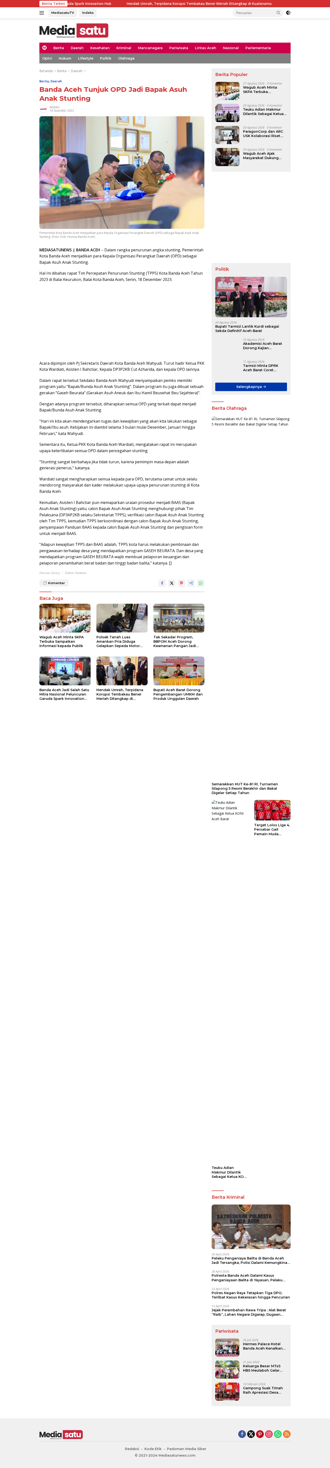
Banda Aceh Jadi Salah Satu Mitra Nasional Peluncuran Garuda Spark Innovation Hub (64, 694)
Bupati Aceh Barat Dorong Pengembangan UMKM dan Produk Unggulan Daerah (178, 694)
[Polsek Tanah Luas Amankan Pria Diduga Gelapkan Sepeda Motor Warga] (122, 618)
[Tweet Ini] (171, 583)
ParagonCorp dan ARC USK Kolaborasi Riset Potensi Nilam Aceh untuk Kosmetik (263, 133)
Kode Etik (153, 1449)
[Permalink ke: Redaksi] (43, 108)
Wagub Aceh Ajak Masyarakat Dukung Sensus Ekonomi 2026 (263, 155)
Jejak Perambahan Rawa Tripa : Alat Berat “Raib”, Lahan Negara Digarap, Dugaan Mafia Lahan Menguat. (249, 1312)
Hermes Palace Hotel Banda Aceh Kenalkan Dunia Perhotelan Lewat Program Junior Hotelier (265, 1346)
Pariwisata (178, 48)
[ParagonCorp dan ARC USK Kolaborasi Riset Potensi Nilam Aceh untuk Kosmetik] (227, 135)
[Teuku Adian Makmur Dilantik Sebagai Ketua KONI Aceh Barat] (227, 113)
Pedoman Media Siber (186, 1449)
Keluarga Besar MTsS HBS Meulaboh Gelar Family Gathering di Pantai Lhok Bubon (261, 1368)
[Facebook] (242, 1434)
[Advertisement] (121, 321)
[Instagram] (269, 1434)
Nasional (231, 48)
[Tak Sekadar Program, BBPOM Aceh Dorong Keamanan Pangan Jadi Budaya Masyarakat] (179, 618)
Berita (58, 48)
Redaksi (54, 107)
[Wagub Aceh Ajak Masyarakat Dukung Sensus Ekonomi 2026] (227, 157)
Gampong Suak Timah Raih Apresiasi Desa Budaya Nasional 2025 (263, 1390)
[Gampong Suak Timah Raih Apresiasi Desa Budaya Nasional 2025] (227, 1392)
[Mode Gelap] (288, 13)
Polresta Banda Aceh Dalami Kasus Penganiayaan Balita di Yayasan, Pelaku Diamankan (247, 1277)
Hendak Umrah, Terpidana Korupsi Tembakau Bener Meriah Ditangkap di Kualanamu (147, 3)
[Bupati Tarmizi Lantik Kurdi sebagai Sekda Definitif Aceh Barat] (251, 297)
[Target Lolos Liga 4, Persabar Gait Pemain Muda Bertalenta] (272, 810)
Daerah (77, 48)
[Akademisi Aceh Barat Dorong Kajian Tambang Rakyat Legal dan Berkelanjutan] (227, 347)
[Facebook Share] (162, 583)
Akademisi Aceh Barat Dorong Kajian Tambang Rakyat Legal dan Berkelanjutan (264, 345)
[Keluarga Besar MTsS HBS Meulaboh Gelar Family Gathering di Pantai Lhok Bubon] (227, 1369)
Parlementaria (258, 48)
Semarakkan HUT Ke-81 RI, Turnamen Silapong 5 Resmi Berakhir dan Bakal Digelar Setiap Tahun (245, 788)
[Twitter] (251, 1434)
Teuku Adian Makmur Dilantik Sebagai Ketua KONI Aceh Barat (263, 111)
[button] (278, 12)
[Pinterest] (260, 1434)
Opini (47, 58)
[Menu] (42, 13)
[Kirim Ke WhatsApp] (200, 583)
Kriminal (123, 48)
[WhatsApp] (278, 1434)
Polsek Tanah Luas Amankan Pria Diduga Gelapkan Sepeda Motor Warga (118, 641)
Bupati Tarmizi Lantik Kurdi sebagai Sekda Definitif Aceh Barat (247, 328)
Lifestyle (85, 58)
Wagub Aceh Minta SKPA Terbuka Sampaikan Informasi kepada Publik (61, 641)
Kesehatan (100, 48)
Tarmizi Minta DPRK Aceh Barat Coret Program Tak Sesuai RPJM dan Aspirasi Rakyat (261, 367)
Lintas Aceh (205, 48)
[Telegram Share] (191, 583)
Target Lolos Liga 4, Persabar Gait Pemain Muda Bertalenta (272, 829)
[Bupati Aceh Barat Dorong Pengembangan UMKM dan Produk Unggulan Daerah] (179, 671)
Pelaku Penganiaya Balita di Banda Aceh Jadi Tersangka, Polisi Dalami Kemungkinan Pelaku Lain (251, 1260)
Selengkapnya (249, 387)
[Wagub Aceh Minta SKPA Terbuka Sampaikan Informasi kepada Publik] (65, 618)
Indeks (88, 13)
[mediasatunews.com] (73, 30)
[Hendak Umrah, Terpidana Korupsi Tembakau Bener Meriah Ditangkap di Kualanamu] (122, 671)
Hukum (65, 58)
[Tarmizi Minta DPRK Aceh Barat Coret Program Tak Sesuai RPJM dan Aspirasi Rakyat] (227, 369)
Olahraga (126, 58)
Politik (105, 58)
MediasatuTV (62, 13)
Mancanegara (150, 48)
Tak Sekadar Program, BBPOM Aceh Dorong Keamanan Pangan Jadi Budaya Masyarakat (174, 641)
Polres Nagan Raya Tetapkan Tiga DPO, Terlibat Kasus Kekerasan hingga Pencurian (251, 1295)
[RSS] (287, 1434)
